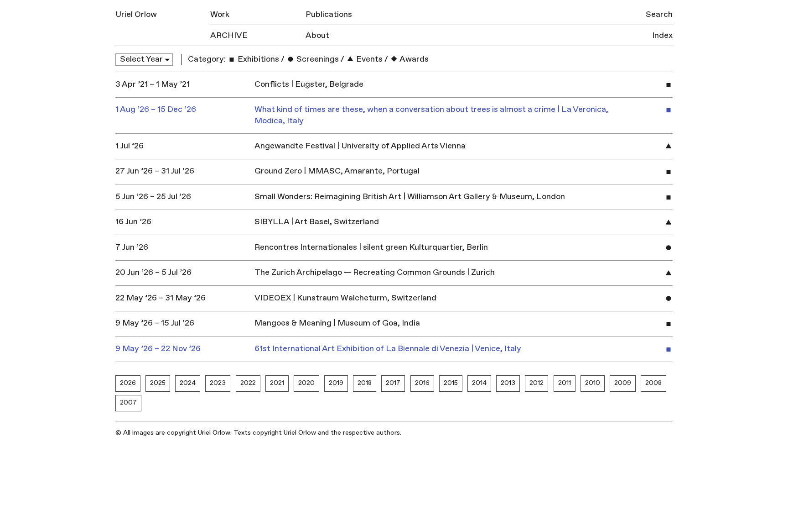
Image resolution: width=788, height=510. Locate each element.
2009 (622, 383)
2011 (564, 383)
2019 (336, 383)
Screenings (317, 59)
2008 (653, 383)
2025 (158, 383)
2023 (218, 383)
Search (659, 14)
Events (368, 59)
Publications (329, 14)
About (317, 35)
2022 (248, 383)
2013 (508, 383)
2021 (277, 383)
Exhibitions (257, 59)
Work (219, 14)
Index (662, 35)
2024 (188, 383)
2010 (592, 383)
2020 (306, 383)
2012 (536, 383)
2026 (128, 383)
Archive (229, 35)
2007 (128, 402)
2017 (393, 383)
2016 (422, 383)
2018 (365, 383)
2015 (451, 383)
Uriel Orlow (136, 14)
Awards (413, 59)
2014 (479, 383)
